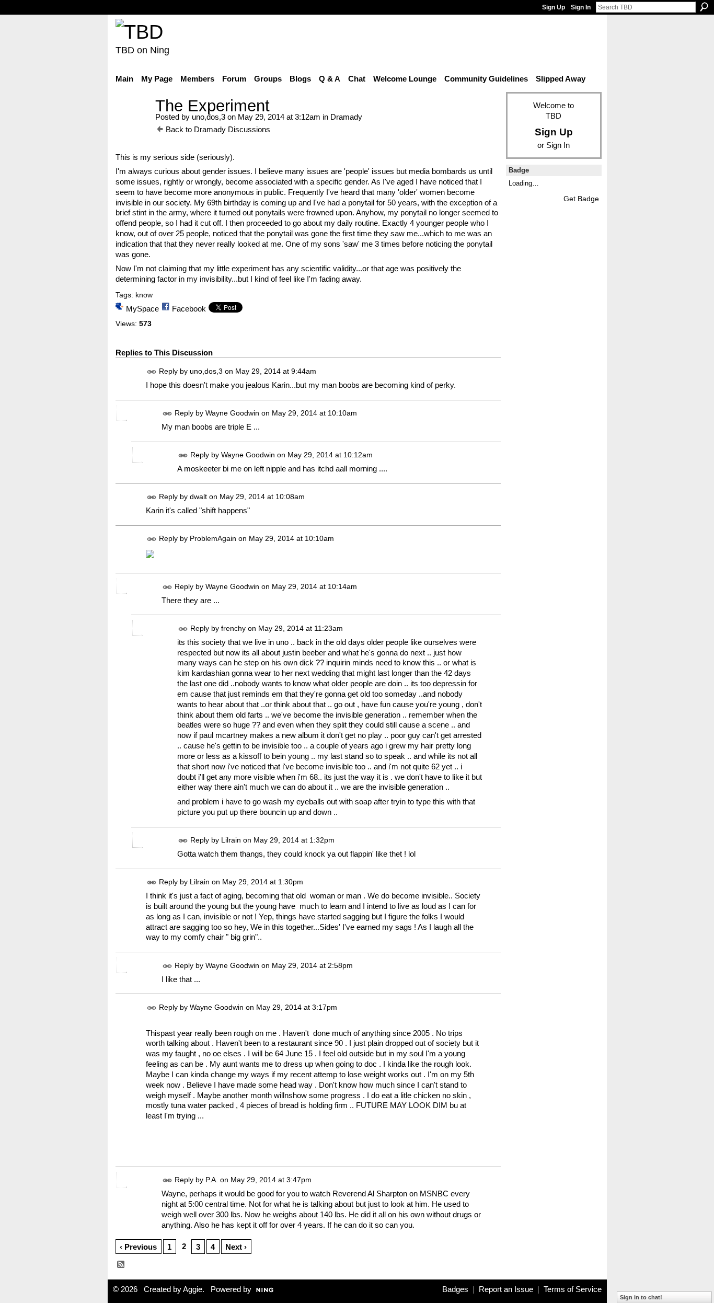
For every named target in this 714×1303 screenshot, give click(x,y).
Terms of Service (573, 1289)
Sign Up (553, 7)
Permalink (152, 372)
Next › (236, 1246)
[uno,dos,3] (132, 125)
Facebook (189, 308)
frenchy (233, 628)
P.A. (211, 1179)
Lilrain (231, 840)
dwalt (198, 496)
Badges (455, 1289)
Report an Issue (506, 1289)
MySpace (142, 308)
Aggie (192, 1289)
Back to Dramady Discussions (218, 129)
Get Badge (581, 198)
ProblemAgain (213, 538)
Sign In (581, 7)
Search (704, 6)
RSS (121, 1265)
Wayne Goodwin (232, 413)
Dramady (346, 116)
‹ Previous (138, 1246)
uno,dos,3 (208, 116)
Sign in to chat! (641, 1297)
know (144, 295)
